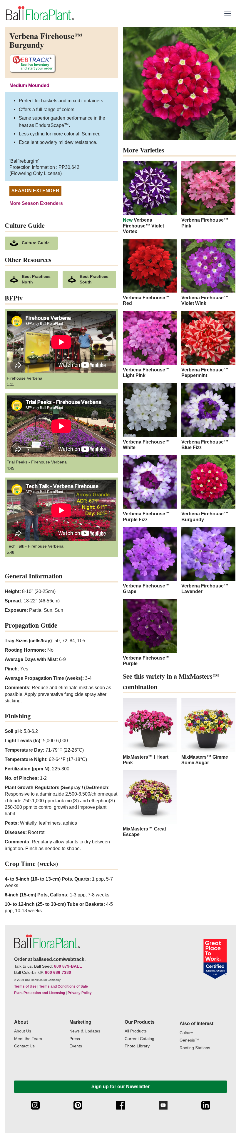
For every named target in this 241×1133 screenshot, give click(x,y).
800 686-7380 (58, 972)
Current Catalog (139, 1039)
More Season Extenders (36, 203)
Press (74, 1039)
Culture (186, 1033)
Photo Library (137, 1046)
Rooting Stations (195, 1048)
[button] (228, 13)
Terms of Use (25, 986)
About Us (22, 1031)
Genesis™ (189, 1040)
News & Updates (84, 1031)
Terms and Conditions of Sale (63, 986)
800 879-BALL (68, 966)
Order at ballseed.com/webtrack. (50, 959)
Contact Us (24, 1046)
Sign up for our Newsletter (120, 1086)
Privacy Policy (80, 993)
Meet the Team (28, 1039)
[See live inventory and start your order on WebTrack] (32, 64)
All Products (136, 1031)
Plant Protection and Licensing (39, 993)
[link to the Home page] (39, 13)
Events (75, 1046)
